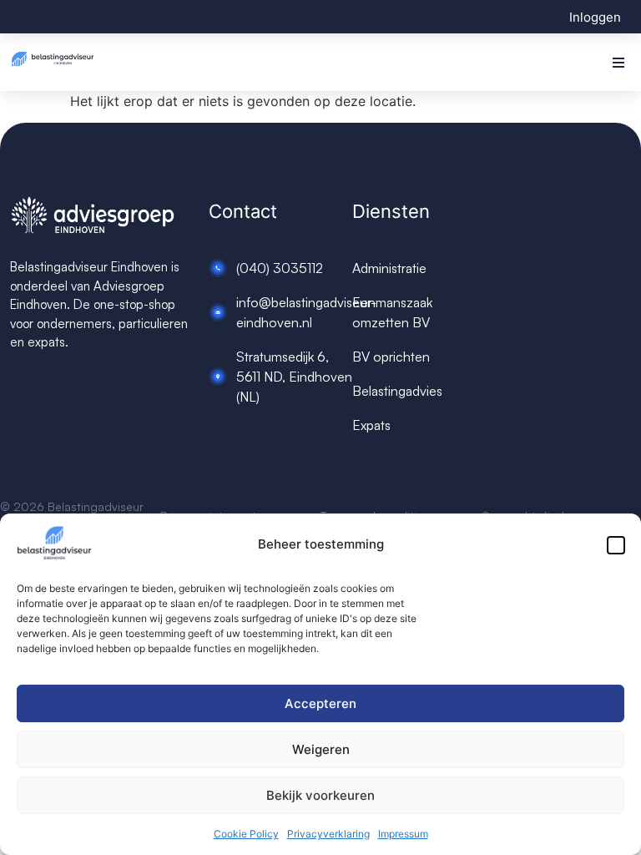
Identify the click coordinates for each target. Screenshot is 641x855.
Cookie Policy (246, 833)
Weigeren (321, 749)
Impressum (403, 833)
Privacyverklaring (328, 833)
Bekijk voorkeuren (320, 795)
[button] (616, 545)
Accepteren (320, 703)
